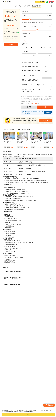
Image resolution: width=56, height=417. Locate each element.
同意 (28, 414)
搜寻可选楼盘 (29, 410)
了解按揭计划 (48, 112)
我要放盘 (50, 405)
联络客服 (12, 410)
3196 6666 (34, 103)
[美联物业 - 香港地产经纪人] (8, 2)
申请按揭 (45, 410)
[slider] (30, 19)
